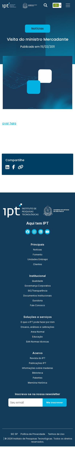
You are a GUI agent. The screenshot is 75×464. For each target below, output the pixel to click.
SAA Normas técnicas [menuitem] (37, 342)
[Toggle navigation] (68, 5)
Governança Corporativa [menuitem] (38, 286)
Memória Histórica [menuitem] (37, 383)
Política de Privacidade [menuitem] (33, 434)
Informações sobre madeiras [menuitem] (37, 368)
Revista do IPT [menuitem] (37, 358)
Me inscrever (54, 402)
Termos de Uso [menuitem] (56, 434)
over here (9, 123)
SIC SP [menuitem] (14, 434)
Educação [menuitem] (37, 337)
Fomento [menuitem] (37, 255)
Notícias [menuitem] (37, 250)
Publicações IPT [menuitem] (37, 363)
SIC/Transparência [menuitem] (37, 291)
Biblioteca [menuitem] (37, 373)
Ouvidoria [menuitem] (37, 301)
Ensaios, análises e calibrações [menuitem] (37, 327)
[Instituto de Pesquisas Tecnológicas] (9, 5)
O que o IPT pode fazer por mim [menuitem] (38, 322)
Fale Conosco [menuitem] (37, 306)
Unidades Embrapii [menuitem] (37, 259)
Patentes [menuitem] (37, 378)
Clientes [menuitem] (37, 264)
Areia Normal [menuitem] (37, 332)
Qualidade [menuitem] (37, 281)
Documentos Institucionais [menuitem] (37, 296)
